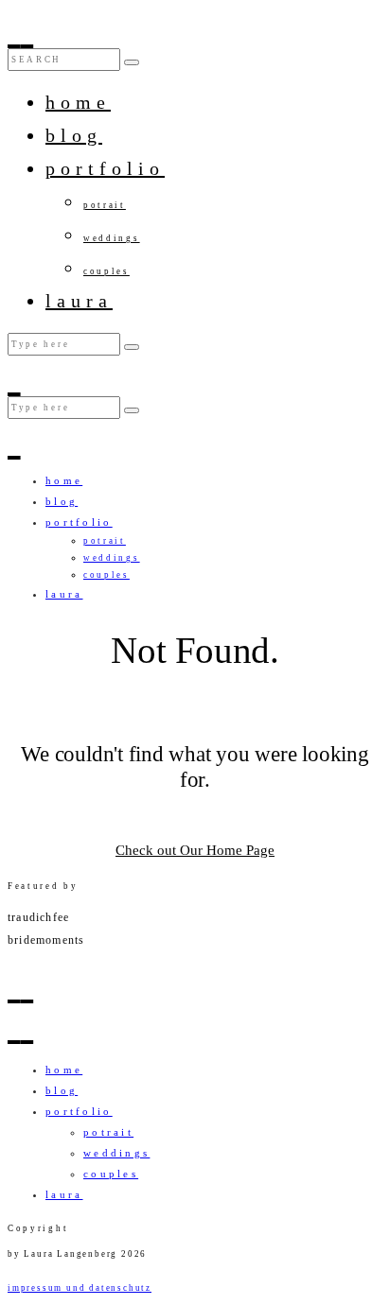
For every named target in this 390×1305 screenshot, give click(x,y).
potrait (104, 205)
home (78, 102)
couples (106, 271)
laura (79, 300)
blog (73, 135)
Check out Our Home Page (195, 850)
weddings (111, 238)
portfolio (105, 168)
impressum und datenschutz (79, 1288)
